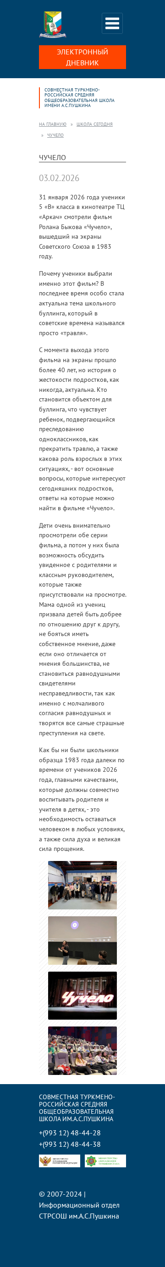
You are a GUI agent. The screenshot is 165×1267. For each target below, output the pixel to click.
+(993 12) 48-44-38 (70, 1144)
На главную (52, 124)
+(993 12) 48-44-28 (70, 1133)
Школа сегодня (95, 124)
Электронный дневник (82, 57)
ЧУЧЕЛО (55, 135)
